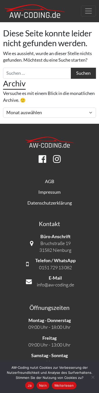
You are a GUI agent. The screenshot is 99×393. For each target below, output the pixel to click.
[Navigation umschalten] (88, 11)
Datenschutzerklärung (49, 203)
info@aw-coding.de (55, 284)
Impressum (49, 192)
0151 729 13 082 (55, 267)
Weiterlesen (64, 385)
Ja (29, 385)
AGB (49, 181)
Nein (43, 385)
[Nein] (92, 377)
